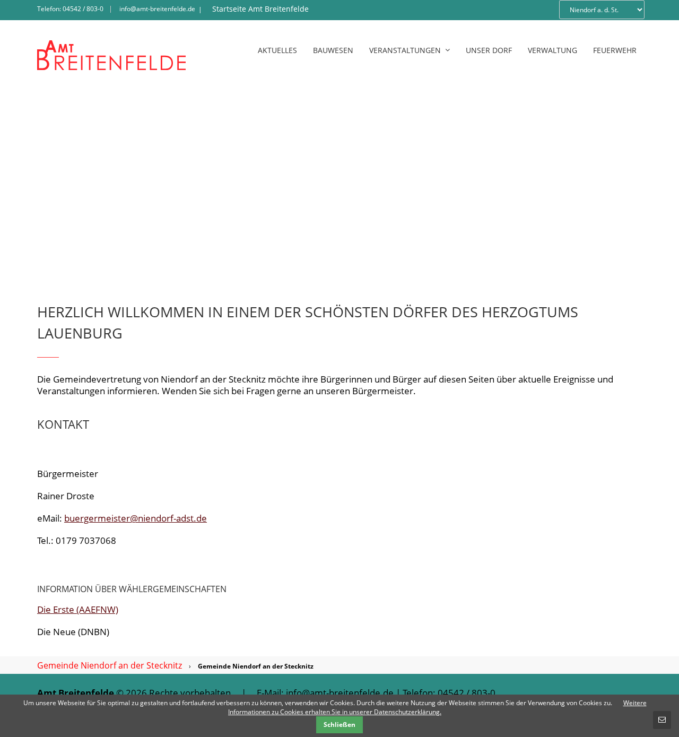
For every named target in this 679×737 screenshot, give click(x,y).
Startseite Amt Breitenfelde (260, 9)
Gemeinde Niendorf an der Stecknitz (109, 665)
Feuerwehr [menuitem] (615, 50)
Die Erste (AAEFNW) (77, 609)
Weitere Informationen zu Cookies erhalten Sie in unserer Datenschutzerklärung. (437, 707)
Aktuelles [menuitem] (277, 50)
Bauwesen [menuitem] (333, 50)
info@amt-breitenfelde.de (157, 8)
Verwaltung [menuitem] (552, 50)
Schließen (339, 724)
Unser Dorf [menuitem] (489, 50)
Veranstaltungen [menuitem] (405, 50)
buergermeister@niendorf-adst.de (135, 518)
